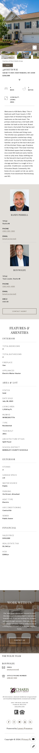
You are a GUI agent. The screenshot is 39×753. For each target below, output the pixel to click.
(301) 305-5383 (8, 231)
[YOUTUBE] (20, 722)
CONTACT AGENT (19, 311)
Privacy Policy (28, 739)
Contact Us (19, 640)
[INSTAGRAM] (14, 722)
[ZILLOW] (25, 722)
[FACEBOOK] (9, 722)
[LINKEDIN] (30, 722)
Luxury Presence (24, 728)
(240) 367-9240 (12, 678)
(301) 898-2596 (19, 706)
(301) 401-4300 (8, 286)
